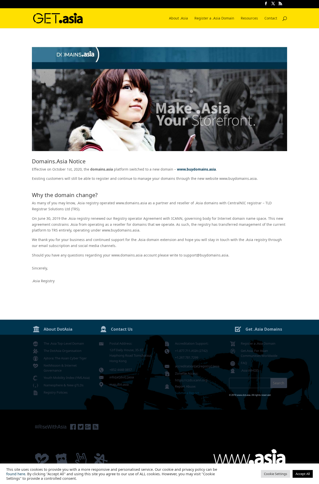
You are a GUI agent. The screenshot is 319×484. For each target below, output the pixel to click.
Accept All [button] (303, 474)
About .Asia (178, 18)
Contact (270, 18)
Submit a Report (187, 393)
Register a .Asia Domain (214, 18)
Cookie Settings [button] (275, 474)
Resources (249, 18)
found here (15, 473)
